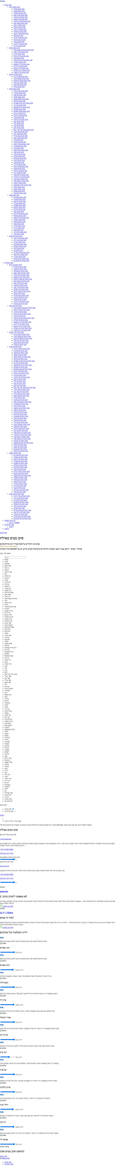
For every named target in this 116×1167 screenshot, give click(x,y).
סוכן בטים (8, 5)
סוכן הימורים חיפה (15, 306)
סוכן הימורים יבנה (20, 379)
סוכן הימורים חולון (20, 506)
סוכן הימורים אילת (20, 267)
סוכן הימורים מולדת (20, 478)
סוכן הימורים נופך (20, 410)
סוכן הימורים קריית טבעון (22, 322)
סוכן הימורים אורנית (20, 351)
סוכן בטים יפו (18, 250)
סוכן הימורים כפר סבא (21, 396)
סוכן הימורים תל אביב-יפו (22, 518)
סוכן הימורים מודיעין (21, 400)
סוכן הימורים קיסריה (21, 320)
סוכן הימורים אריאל (20, 359)
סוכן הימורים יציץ (19, 383)
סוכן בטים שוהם (19, 191)
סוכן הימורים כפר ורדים (22, 471)
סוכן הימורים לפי (19, 293)
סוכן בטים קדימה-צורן (21, 175)
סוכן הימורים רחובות (21, 441)
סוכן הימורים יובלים (20, 465)
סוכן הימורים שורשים (21, 342)
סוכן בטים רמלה (19, 187)
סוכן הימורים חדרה (20, 312)
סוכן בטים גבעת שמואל (22, 111)
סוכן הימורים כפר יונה (21, 392)
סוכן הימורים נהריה (20, 484)
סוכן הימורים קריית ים (21, 324)
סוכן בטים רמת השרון (21, 259)
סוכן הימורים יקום (20, 385)
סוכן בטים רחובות (20, 183)
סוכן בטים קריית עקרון (21, 177)
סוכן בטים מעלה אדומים (22, 81)
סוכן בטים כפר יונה (20, 134)
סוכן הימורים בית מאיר (21, 275)
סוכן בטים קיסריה (20, 62)
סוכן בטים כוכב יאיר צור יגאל (24, 130)
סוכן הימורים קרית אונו (21, 512)
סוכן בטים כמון (19, 211)
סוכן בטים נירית (19, 228)
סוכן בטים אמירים (20, 197)
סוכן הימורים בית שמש (21, 277)
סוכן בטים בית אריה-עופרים (23, 103)
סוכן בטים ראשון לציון (21, 181)
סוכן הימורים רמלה (20, 445)
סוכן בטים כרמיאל (20, 216)
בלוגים (7, 529)
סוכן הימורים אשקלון (21, 271)
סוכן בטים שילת (19, 87)
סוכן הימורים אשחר (20, 457)
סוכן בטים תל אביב (15, 236)
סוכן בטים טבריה (19, 203)
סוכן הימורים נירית (20, 486)
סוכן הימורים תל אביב (16, 494)
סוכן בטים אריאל (19, 101)
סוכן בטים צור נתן (20, 173)
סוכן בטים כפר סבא (20, 138)
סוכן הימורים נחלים (20, 414)
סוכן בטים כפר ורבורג (21, 33)
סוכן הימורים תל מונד (21, 451)
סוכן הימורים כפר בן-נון (21, 334)
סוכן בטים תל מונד (20, 193)
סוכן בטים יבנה (19, 121)
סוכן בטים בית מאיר (20, 17)
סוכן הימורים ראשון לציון (22, 439)
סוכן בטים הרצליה (20, 246)
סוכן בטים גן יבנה (19, 25)
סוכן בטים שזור (19, 234)
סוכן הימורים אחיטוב (21, 353)
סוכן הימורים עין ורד (20, 422)
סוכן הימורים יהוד (20, 381)
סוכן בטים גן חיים (19, 113)
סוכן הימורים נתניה (20, 418)
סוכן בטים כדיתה (19, 209)
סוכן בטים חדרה (19, 54)
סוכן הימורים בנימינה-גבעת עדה (24, 308)
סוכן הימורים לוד (19, 398)
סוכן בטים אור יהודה (21, 238)
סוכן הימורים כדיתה (20, 467)
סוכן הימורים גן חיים (20, 371)
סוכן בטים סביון (19, 162)
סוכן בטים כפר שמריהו (21, 252)
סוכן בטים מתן (19, 148)
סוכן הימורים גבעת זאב (21, 281)
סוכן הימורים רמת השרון (22, 516)
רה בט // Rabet (14, 523)
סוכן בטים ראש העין (21, 179)
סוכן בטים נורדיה (19, 154)
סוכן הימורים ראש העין (21, 437)
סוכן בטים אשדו (19, 11)
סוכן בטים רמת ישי (20, 232)
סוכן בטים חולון (19, 248)
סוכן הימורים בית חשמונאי (23, 365)
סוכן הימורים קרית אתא (22, 326)
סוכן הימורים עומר (20, 299)
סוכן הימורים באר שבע (21, 273)
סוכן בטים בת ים (19, 242)
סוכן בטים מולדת (19, 220)
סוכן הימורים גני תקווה (21, 373)
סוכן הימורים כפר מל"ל (21, 394)
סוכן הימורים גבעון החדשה (23, 279)
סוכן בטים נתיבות (20, 40)
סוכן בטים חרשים (20, 201)
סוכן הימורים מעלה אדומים (23, 338)
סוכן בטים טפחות (20, 205)
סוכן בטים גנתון (19, 117)
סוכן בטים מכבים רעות (21, 144)
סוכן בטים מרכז (14, 89)
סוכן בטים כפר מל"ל (21, 136)
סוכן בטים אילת (19, 9)
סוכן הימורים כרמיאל (21, 473)
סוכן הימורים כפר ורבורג (22, 291)
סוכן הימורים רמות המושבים (23, 443)
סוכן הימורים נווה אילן (21, 340)
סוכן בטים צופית (19, 169)
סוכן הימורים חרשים (21, 459)
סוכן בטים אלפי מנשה (21, 99)
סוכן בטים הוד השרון (21, 119)
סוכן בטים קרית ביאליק (22, 70)
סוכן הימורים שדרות (20, 304)
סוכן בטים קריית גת (20, 44)
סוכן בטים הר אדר (20, 29)
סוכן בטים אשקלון (20, 13)
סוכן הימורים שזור (20, 492)
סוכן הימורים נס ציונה (21, 416)
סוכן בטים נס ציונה (20, 158)
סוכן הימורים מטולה (20, 480)
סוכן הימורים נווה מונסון (22, 408)
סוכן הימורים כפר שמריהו (22, 510)
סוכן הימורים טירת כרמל (22, 314)
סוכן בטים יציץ (19, 126)
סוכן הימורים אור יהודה (22, 496)
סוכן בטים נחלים (19, 156)
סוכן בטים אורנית (20, 93)
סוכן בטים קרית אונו (21, 254)
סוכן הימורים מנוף (20, 482)
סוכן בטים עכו (18, 230)
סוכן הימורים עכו (19, 488)
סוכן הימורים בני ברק (21, 498)
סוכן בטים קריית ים (20, 66)
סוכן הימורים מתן (19, 406)
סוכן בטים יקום (19, 128)
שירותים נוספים (10, 520)
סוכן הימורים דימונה (20, 285)
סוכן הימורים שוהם (20, 449)
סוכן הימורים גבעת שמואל (22, 369)
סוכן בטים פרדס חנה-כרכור (23, 60)
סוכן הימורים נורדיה (20, 412)
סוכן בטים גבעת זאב (21, 23)
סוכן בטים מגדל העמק (21, 218)
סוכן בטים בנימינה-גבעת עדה (24, 50)
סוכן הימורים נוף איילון (21, 295)
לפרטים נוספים (7, 906)
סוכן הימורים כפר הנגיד (21, 390)
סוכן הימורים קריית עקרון (22, 435)
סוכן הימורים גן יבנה (20, 283)
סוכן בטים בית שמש (20, 19)
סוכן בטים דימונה (19, 27)
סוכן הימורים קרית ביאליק (22, 328)
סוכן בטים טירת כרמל (21, 56)
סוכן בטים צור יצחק (20, 171)
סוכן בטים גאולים (19, 109)
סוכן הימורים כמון (20, 469)
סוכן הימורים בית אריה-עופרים (24, 361)
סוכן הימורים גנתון (20, 375)
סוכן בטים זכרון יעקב (21, 52)
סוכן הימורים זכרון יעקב (22, 310)
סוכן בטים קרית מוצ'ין (21, 72)
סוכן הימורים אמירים (21, 455)
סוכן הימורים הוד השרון (22, 377)
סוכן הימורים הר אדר (21, 287)
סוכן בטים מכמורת (20, 146)
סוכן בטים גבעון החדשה (22, 21)
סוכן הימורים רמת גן (20, 514)
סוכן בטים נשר (19, 58)
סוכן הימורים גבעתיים (21, 502)
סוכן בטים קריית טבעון (21, 64)
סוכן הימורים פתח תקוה (22, 424)
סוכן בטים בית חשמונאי (22, 107)
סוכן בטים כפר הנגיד (21, 132)
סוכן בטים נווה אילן (20, 83)
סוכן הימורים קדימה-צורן (22, 432)
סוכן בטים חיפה (14, 48)
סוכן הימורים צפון (15, 453)
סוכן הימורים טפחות (20, 463)
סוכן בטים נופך (19, 152)
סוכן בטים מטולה (19, 222)
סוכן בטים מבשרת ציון (21, 78)
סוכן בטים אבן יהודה (21, 91)
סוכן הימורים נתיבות (20, 297)
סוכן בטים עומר (19, 42)
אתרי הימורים (9, 525)
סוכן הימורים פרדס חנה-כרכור (24, 318)
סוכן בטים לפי (18, 35)
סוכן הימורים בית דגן (21, 363)
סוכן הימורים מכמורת (21, 404)
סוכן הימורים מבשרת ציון (22, 336)
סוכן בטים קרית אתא (21, 68)
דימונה (11, 527)
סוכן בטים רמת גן (19, 257)
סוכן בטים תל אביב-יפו (21, 261)
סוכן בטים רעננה (19, 189)
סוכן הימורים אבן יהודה (22, 349)
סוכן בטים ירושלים (20, 31)
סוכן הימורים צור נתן (21, 430)
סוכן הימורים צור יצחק (21, 428)
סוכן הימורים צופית (20, 426)
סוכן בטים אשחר (19, 199)
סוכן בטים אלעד (19, 97)
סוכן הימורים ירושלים (21, 289)
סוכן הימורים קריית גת (21, 302)
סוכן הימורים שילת (20, 344)
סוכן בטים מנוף (19, 224)
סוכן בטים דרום (14, 7)
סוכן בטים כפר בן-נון (21, 76)
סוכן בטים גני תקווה (20, 115)
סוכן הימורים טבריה (20, 461)
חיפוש (2, 815)
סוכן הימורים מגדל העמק (22, 475)
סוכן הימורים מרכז (15, 347)
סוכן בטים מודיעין (20, 142)
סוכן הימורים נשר (19, 316)
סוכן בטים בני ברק (20, 240)
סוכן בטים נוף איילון (20, 38)
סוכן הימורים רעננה (20, 447)
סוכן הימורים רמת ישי (21, 490)
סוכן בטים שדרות (20, 46)
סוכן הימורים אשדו (20, 269)
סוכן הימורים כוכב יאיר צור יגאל (24, 387)
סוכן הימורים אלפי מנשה (22, 357)
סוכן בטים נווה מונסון (21, 150)
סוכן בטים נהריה (19, 226)
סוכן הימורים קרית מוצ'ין (22, 330)
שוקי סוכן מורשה (4, 866)
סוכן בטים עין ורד (20, 164)
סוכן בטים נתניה (19, 160)
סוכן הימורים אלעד (20, 355)
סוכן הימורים (9, 263)
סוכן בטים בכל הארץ (5, 839)
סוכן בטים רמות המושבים (22, 185)
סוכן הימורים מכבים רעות (22, 402)
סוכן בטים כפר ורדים (21, 214)
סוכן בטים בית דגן (20, 105)
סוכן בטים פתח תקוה (21, 166)
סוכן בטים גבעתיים (20, 244)
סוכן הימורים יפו (19, 508)
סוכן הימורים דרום (15, 265)
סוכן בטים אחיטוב (20, 95)
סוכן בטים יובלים (19, 207)
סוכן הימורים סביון (20, 420)
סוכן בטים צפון (14, 195)
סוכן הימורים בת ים (20, 500)
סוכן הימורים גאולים (20, 367)
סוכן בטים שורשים (20, 85)
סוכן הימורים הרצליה (21, 504)
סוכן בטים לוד (18, 140)
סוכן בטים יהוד (19, 123)
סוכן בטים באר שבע (21, 15)
